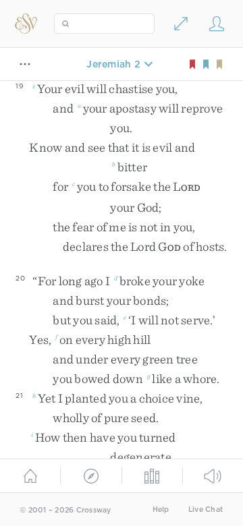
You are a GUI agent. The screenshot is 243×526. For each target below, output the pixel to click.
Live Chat (205, 509)
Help (161, 509)
